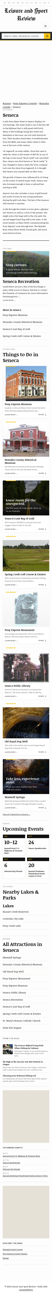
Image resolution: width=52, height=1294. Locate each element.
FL (40, 3)
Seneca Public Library (17, 686)
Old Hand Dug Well (16, 741)
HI (49, 3)
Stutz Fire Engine (12, 1027)
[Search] (47, 36)
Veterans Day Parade (11, 1169)
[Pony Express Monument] (26, 609)
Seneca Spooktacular (11, 1162)
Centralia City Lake (13, 918)
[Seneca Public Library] (26, 665)
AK (9, 3)
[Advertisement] (26, 68)
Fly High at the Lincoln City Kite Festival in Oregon (23, 1063)
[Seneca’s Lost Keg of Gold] (26, 498)
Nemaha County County (13, 1249)
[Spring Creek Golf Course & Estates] (26, 553)
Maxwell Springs (15, 797)
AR (18, 3)
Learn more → (9, 300)
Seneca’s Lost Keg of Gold (16, 329)
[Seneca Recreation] (26, 264)
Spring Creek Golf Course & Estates (22, 336)
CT (32, 3)
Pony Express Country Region (15, 1254)
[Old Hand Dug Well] (26, 720)
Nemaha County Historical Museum (22, 322)
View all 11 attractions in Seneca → (16, 814)
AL (5, 3)
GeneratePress (26, 1289)
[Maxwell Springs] (26, 776)
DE (36, 3)
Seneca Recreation (21, 281)
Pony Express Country (25, 103)
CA (22, 3)
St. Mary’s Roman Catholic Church (21, 1020)
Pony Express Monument (20, 630)
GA (45, 3)
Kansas (7, 103)
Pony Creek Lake (12, 925)
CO (27, 3)
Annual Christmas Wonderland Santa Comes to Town (25, 1175)
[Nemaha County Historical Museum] (26, 439)
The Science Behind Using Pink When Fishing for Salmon (28, 1047)
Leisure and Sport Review (26, 14)
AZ (13, 3)
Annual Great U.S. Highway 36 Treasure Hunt (21, 1156)
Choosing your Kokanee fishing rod (19, 1075)
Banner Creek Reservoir (16, 911)
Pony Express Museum (15, 315)
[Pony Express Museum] (26, 383)
